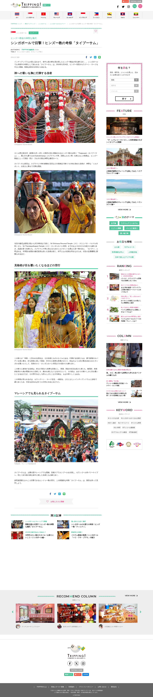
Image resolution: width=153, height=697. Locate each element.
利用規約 (71, 687)
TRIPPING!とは (42, 687)
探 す (124, 99)
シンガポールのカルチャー (58, 23)
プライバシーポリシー (86, 687)
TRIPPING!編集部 (28, 50)
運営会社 (114, 687)
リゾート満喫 (116, 228)
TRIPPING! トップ (16, 23)
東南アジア (46, 5)
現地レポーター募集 (57, 687)
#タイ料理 (117, 427)
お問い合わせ (102, 687)
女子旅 (113, 223)
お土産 (116, 247)
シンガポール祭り (24, 52)
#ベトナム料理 (136, 423)
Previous (12, 611)
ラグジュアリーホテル (129, 223)
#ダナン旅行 (112, 423)
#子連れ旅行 (133, 432)
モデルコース (129, 247)
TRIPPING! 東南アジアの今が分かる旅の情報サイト (26, 5)
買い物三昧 (124, 233)
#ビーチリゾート (123, 423)
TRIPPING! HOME (135, 1)
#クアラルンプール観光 (119, 432)
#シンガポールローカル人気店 (131, 418)
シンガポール (42, 23)
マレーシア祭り (38, 52)
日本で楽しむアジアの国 (124, 257)
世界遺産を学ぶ (118, 252)
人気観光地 (132, 252)
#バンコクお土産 (113, 418)
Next (140, 611)
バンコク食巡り (132, 228)
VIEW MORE (123, 210)
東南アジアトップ (30, 23)
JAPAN (85, 674)
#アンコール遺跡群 (129, 427)
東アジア (125, 1)
